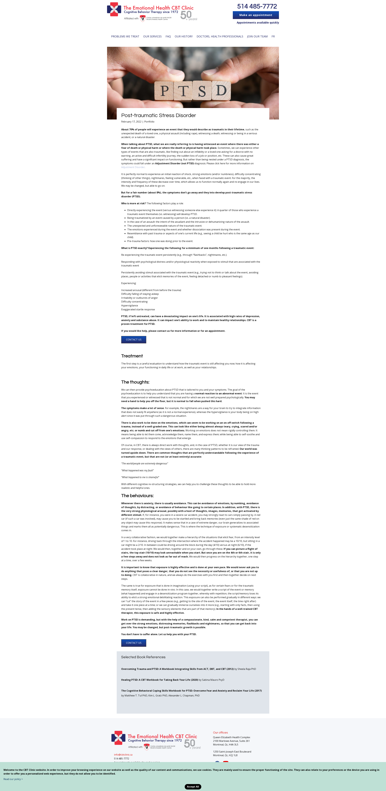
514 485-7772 (257, 6)
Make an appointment (255, 15)
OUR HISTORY (184, 36)
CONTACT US (133, 339)
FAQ (168, 36)
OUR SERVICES (152, 36)
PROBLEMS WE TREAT (125, 36)
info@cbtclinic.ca (123, 754)
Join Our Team (257, 36)
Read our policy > (13, 779)
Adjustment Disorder (133, 167)
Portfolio (149, 121)
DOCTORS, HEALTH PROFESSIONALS (220, 36)
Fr (273, 36)
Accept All (193, 786)
